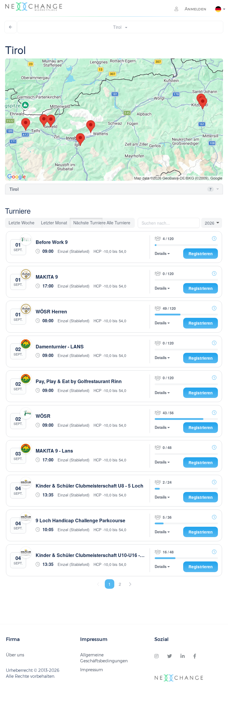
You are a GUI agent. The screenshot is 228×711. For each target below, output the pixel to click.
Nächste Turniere (87, 223)
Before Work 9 (52, 242)
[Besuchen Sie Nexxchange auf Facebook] (194, 656)
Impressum (91, 669)
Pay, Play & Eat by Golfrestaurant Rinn (79, 381)
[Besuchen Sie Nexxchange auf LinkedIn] (182, 656)
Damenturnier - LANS (60, 346)
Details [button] (161, 253)
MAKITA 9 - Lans (54, 450)
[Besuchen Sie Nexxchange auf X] (169, 656)
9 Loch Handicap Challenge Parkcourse (80, 520)
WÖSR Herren (51, 311)
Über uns (15, 655)
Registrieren (201, 253)
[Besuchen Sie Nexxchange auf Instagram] (156, 656)
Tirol (119, 27)
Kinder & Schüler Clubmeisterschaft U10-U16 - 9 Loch (96, 555)
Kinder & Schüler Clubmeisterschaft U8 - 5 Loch (89, 485)
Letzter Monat (54, 223)
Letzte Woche (21, 223)
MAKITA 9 (47, 276)
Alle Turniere (118, 223)
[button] (212, 189)
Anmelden (194, 9)
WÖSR (43, 415)
